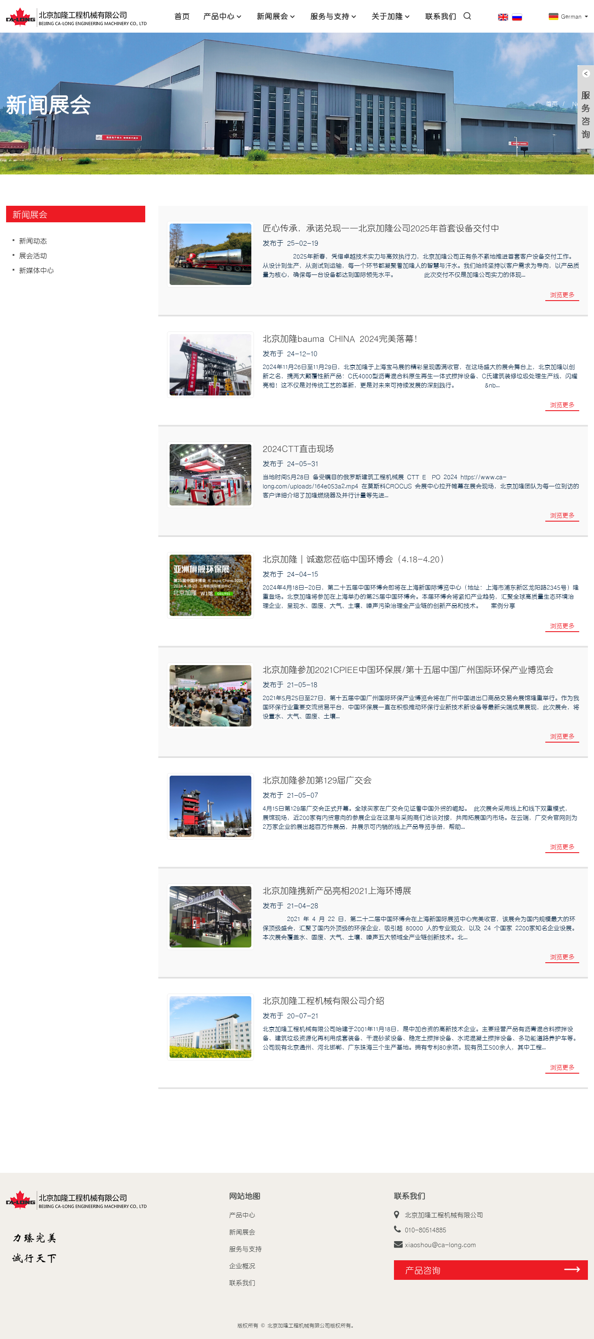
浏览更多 (562, 294)
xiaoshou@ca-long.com (440, 1244)
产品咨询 (423, 1270)
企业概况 (242, 1265)
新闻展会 (272, 15)
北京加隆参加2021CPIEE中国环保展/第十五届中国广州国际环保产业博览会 (408, 669)
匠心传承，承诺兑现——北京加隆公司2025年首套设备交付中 (381, 227)
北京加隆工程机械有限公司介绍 (323, 1000)
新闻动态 (33, 240)
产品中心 (219, 15)
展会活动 (33, 255)
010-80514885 (425, 1229)
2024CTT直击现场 (298, 448)
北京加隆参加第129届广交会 (317, 779)
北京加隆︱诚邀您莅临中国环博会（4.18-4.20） (355, 558)
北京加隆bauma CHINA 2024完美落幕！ (342, 338)
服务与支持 (330, 15)
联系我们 (441, 15)
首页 (182, 15)
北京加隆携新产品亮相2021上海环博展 (337, 890)
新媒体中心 (36, 270)
